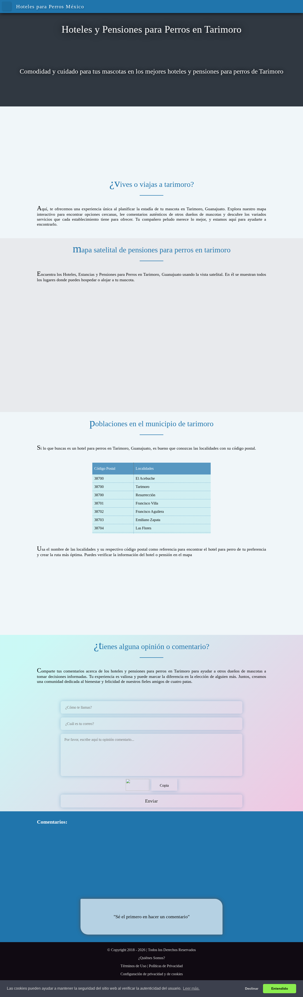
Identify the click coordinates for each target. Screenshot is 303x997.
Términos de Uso (133, 966)
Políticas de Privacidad (166, 966)
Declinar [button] (251, 988)
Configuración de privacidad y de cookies (151, 974)
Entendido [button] (279, 988)
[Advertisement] (151, 139)
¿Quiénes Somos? (151, 958)
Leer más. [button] (191, 988)
